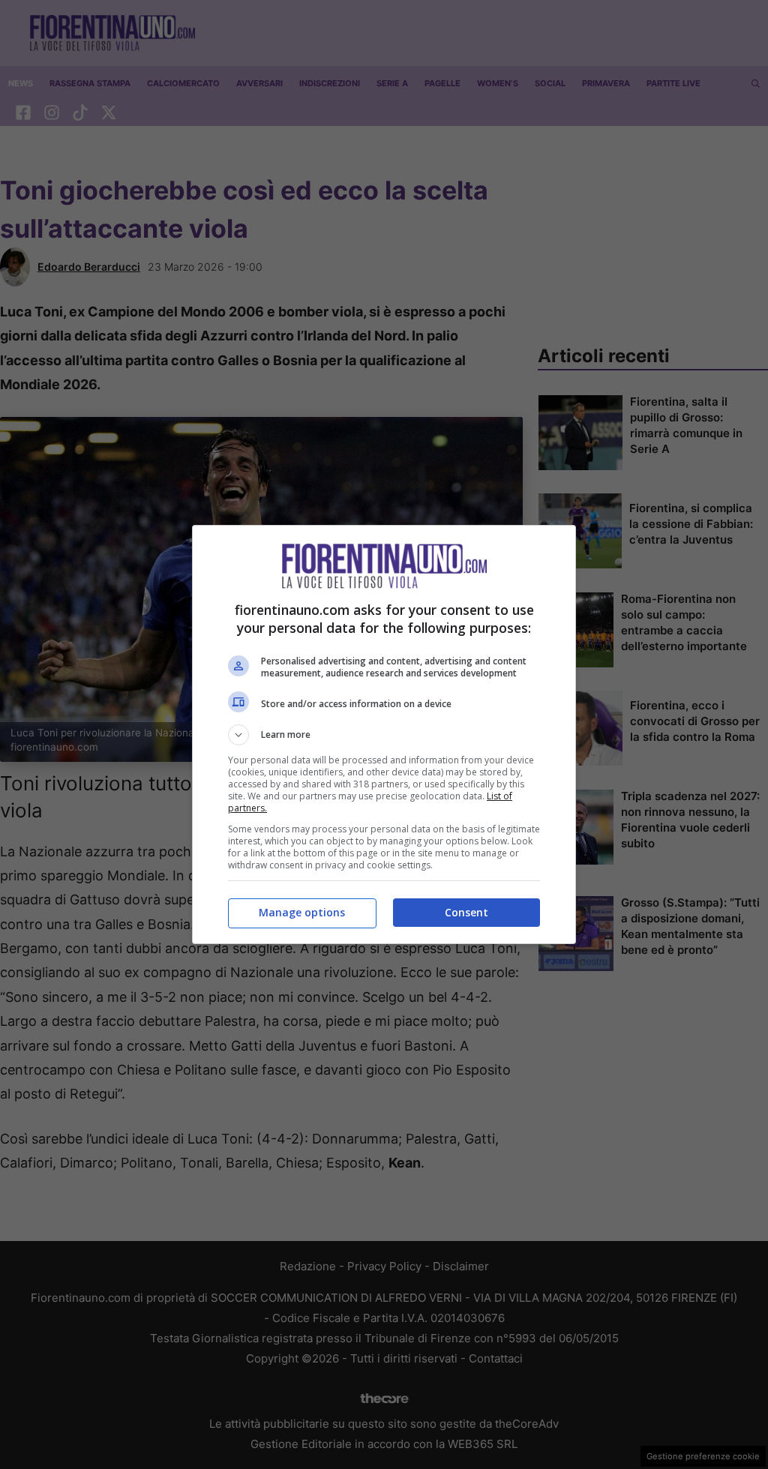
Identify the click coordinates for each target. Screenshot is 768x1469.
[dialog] (384, 734)
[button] (384, 734)
